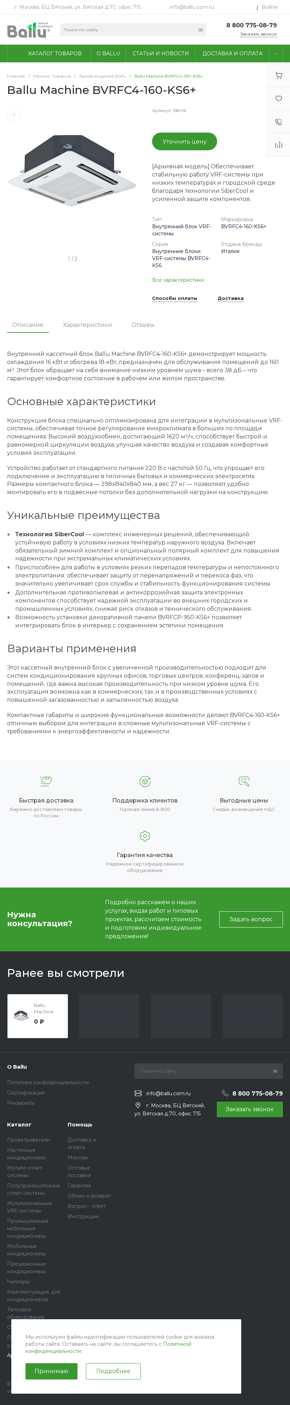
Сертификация (26, 1093)
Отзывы (143, 324)
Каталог (19, 1124)
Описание (28, 324)
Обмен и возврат (89, 1196)
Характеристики (87, 324)
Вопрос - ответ (87, 1206)
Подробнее (113, 1371)
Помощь (80, 1124)
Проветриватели (28, 1140)
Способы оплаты (174, 298)
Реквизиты (21, 1103)
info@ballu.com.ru (192, 7)
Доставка (231, 298)
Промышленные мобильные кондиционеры (27, 1228)
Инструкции (83, 1216)
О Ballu (17, 1066)
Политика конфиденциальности (48, 1082)
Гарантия (79, 1185)
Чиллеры (18, 1281)
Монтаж (78, 1157)
